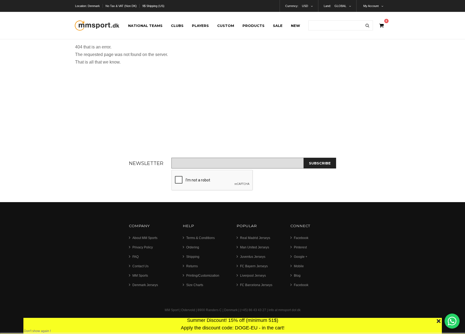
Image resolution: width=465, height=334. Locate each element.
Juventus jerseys (252, 257)
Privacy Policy (142, 247)
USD (305, 6)
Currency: (291, 6)
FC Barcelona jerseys (256, 285)
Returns (192, 266)
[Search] (367, 25)
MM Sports (140, 275)
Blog (297, 275)
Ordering (192, 247)
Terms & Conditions (200, 238)
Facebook (301, 238)
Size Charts (194, 285)
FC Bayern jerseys (254, 266)
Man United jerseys (254, 247)
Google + (300, 257)
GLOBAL (340, 6)
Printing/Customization (202, 275)
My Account (371, 6)
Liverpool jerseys (253, 275)
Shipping (192, 257)
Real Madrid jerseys (255, 238)
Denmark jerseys (145, 285)
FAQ (135, 257)
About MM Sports (144, 238)
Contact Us (140, 266)
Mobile (299, 266)
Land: (327, 6)
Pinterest (300, 247)
